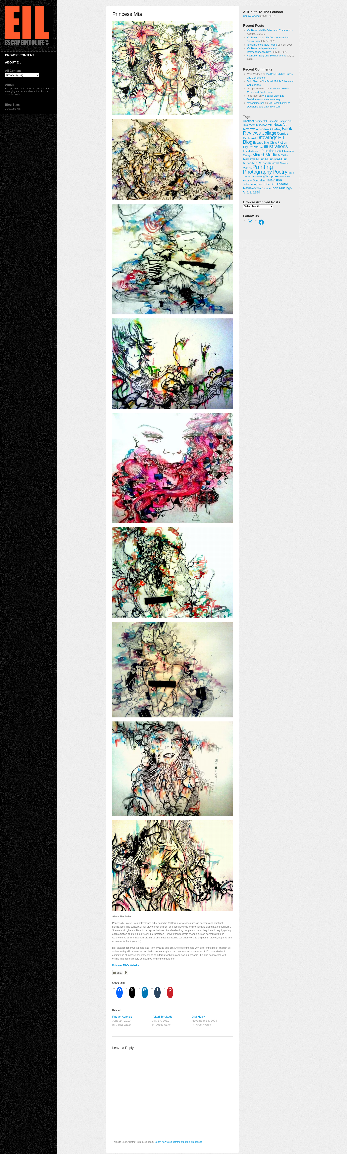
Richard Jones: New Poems (262, 44)
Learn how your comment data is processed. (179, 1142)
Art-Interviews (259, 124)
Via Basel (251, 192)
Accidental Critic (264, 121)
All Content (13, 70)
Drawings (267, 137)
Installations (250, 151)
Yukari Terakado (162, 1016)
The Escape (263, 188)
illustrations (276, 146)
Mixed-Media (264, 154)
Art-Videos (262, 129)
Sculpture (271, 176)
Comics (282, 133)
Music (260, 159)
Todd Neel (252, 81)
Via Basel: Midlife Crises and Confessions (270, 30)
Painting (262, 167)
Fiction (282, 142)
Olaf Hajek (198, 1016)
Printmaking (258, 176)
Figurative (250, 147)
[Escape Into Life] (29, 44)
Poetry (279, 172)
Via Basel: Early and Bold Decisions (266, 55)
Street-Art (247, 180)
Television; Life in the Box (259, 184)
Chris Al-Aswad (251, 16)
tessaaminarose (255, 103)
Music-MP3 (250, 163)
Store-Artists (284, 176)
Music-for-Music (276, 159)
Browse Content (19, 55)
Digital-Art (249, 138)
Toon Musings (281, 188)
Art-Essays (280, 121)
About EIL (13, 62)
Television (274, 180)
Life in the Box (270, 151)
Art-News (275, 125)
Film (260, 147)
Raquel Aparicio (122, 1016)
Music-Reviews (269, 163)
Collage (268, 133)
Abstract (248, 121)
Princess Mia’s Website (125, 965)
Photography (257, 172)
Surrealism (259, 180)
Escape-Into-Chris (265, 142)
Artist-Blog (275, 129)
